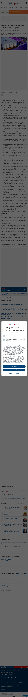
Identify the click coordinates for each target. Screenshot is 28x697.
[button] (14, 343)
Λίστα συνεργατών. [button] (11, 354)
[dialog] (14, 348)
